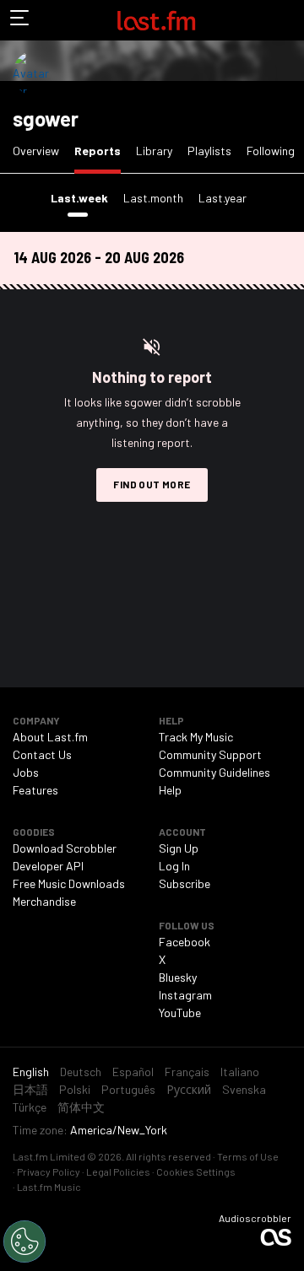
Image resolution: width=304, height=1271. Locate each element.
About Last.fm (50, 737)
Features (35, 790)
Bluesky (178, 977)
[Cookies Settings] (24, 1241)
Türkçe (29, 1107)
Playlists (209, 150)
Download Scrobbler (65, 848)
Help (170, 790)
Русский (188, 1089)
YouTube (180, 1012)
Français (187, 1071)
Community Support (210, 754)
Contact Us (42, 754)
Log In (174, 866)
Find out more (151, 484)
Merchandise (44, 901)
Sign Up (178, 848)
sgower (46, 118)
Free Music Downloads (69, 883)
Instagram (185, 995)
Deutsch (80, 1071)
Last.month (153, 198)
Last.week (83, 197)
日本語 (30, 1089)
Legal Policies (118, 1171)
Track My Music (196, 737)
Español (133, 1071)
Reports (101, 150)
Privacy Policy (48, 1171)
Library (154, 150)
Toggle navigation (20, 20)
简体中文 (81, 1107)
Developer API (48, 866)
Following (271, 150)
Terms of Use (248, 1156)
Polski (74, 1089)
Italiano (239, 1071)
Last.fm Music (49, 1187)
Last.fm (156, 20)
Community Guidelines (214, 772)
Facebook (184, 941)
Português (128, 1089)
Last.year (222, 198)
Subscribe (184, 883)
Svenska (244, 1089)
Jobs (26, 772)
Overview (36, 150)
